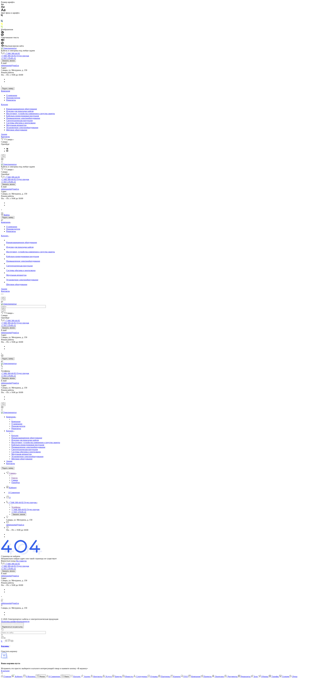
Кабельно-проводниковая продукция (22, 116)
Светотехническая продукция (19, 120)
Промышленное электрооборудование (23, 118)
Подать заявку (7, 89)
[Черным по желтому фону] (2, 24)
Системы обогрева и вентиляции (21, 123)
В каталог (5, 671)
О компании (11, 95)
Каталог (4, 104)
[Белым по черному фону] (2, 18)
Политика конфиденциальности (15, 621)
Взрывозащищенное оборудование (21, 109)
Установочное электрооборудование (22, 127)
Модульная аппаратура (16, 125)
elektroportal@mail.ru (10, 65)
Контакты (5, 137)
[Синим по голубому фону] (2, 21)
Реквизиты (11, 100)
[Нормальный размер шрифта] (3, 7)
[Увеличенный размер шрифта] (3, 10)
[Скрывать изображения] (2, 35)
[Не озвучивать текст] (2, 43)
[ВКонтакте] (7, 148)
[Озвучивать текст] (2, 40)
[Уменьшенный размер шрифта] (2, 4)
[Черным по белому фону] (2, 16)
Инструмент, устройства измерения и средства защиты (30, 113)
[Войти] (2, 160)
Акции (4, 134)
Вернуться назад (8, 561)
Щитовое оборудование (16, 130)
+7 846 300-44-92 (12, 53)
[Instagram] (7, 151)
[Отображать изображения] (2, 32)
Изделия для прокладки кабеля (19, 111)
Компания (5, 91)
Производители (13, 98)
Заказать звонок (8, 61)
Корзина (5, 646)
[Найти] (3, 309)
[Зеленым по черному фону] (2, 27)
